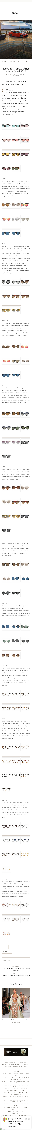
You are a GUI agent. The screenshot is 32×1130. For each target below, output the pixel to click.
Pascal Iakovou (10, 74)
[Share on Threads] (25, 961)
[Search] (30, 4)
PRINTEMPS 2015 (7, 951)
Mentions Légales (10, 1062)
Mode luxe (11, 1111)
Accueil (4, 61)
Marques (26, 1115)
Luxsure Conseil (22, 1062)
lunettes (12, 947)
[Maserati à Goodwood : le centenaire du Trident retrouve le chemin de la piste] (16, 39)
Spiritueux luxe (19, 1111)
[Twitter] (12, 17)
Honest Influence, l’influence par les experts (16, 1064)
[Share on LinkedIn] (22, 961)
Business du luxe (16, 1113)
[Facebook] (10, 1042)
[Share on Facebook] (17, 961)
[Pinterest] (17, 17)
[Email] (21, 1042)
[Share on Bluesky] (27, 961)
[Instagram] (14, 17)
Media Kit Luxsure (12, 1060)
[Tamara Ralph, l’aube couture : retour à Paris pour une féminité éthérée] (16, 1003)
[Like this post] (15, 960)
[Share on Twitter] (19, 961)
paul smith (21, 947)
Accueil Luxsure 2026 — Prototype (13, 1115)
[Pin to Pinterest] (20, 961)
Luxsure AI (22, 1060)
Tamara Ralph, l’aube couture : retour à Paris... (16, 1020)
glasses (5, 947)
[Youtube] (19, 17)
